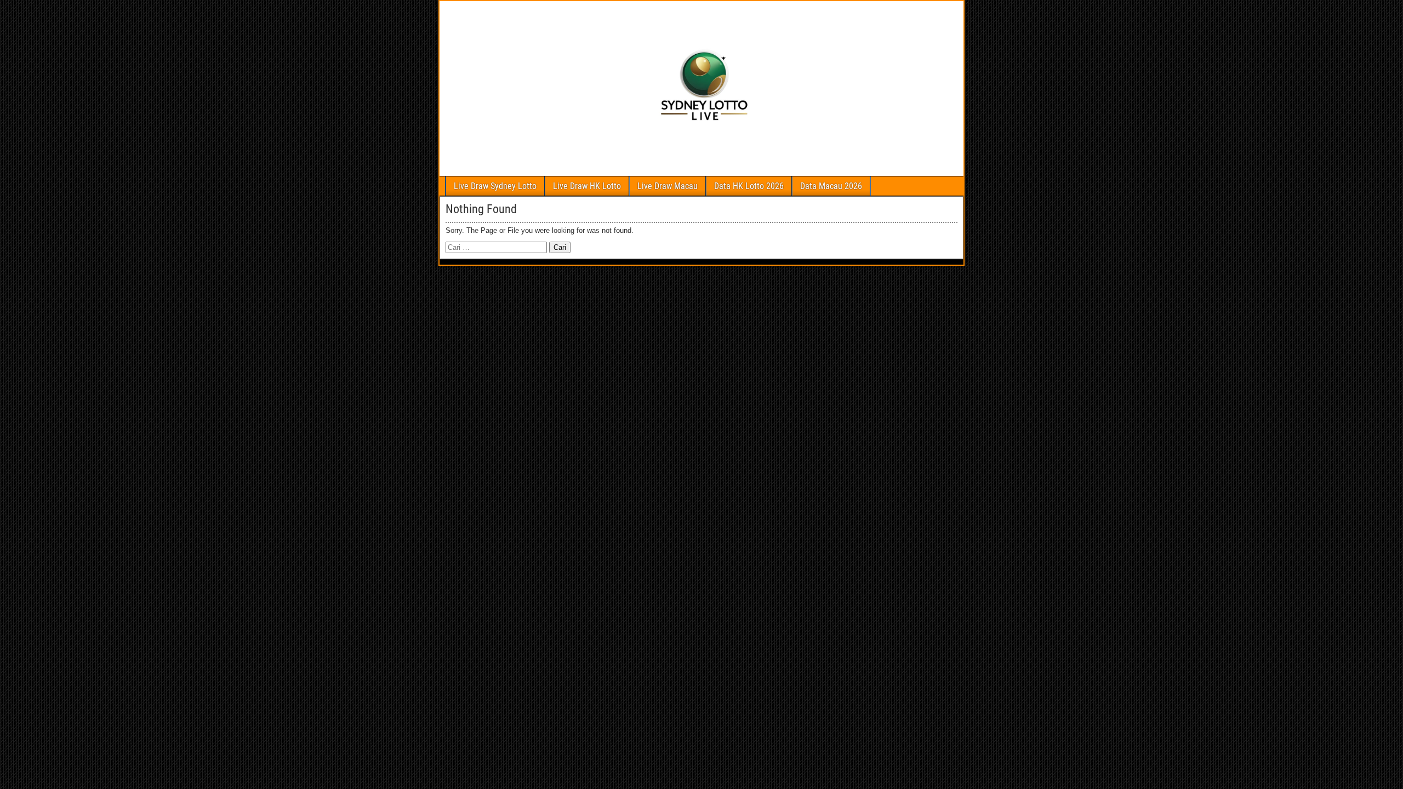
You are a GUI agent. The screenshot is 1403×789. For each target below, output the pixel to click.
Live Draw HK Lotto (587, 186)
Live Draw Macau (667, 186)
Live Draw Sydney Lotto (495, 186)
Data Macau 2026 (831, 186)
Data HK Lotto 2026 (749, 186)
